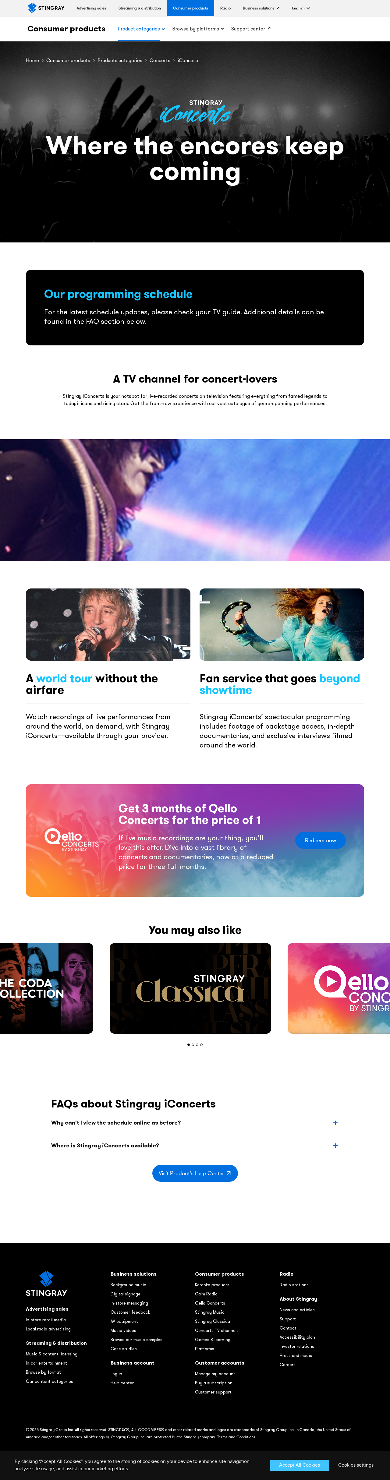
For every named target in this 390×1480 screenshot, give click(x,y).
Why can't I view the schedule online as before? (116, 1122)
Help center (122, 1383)
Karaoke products (212, 1284)
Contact (288, 1328)
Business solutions (134, 1274)
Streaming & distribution (56, 1343)
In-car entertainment (46, 1363)
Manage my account (215, 1373)
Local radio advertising (48, 1329)
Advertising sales (47, 1309)
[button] (298, 8)
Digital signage (125, 1294)
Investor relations (297, 1346)
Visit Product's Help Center (191, 1173)
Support (288, 1319)
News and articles (297, 1309)
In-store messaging (129, 1303)
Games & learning (212, 1339)
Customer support (213, 1392)
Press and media (296, 1355)
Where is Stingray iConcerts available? (105, 1145)
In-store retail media (46, 1320)
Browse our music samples (136, 1339)
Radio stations (294, 1284)
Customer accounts (219, 1363)
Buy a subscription (213, 1383)
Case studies (124, 1348)
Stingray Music (210, 1312)
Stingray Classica (212, 1321)
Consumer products (66, 28)
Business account (132, 1363)
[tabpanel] (195, 988)
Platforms (204, 1348)
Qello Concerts (210, 1303)
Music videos (123, 1330)
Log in (116, 1373)
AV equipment (124, 1321)
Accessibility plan (297, 1337)
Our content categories (49, 1381)
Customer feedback (130, 1312)
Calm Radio (206, 1294)
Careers (288, 1364)
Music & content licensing (51, 1354)
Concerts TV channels (217, 1330)
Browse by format (43, 1372)
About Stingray (298, 1299)
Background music (128, 1284)
